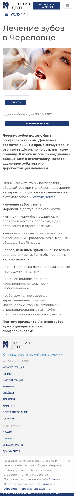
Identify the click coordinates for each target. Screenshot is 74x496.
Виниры (8, 386)
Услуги (17, 14)
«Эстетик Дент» (41, 197)
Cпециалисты (13, 444)
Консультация (13, 367)
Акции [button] (8, 438)
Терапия (9, 399)
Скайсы (8, 392)
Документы (11, 451)
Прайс (7, 432)
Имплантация (13, 380)
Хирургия (9, 405)
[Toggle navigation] (67, 6)
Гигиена (8, 373)
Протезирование (15, 412)
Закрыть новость (37, 123)
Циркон (8, 418)
